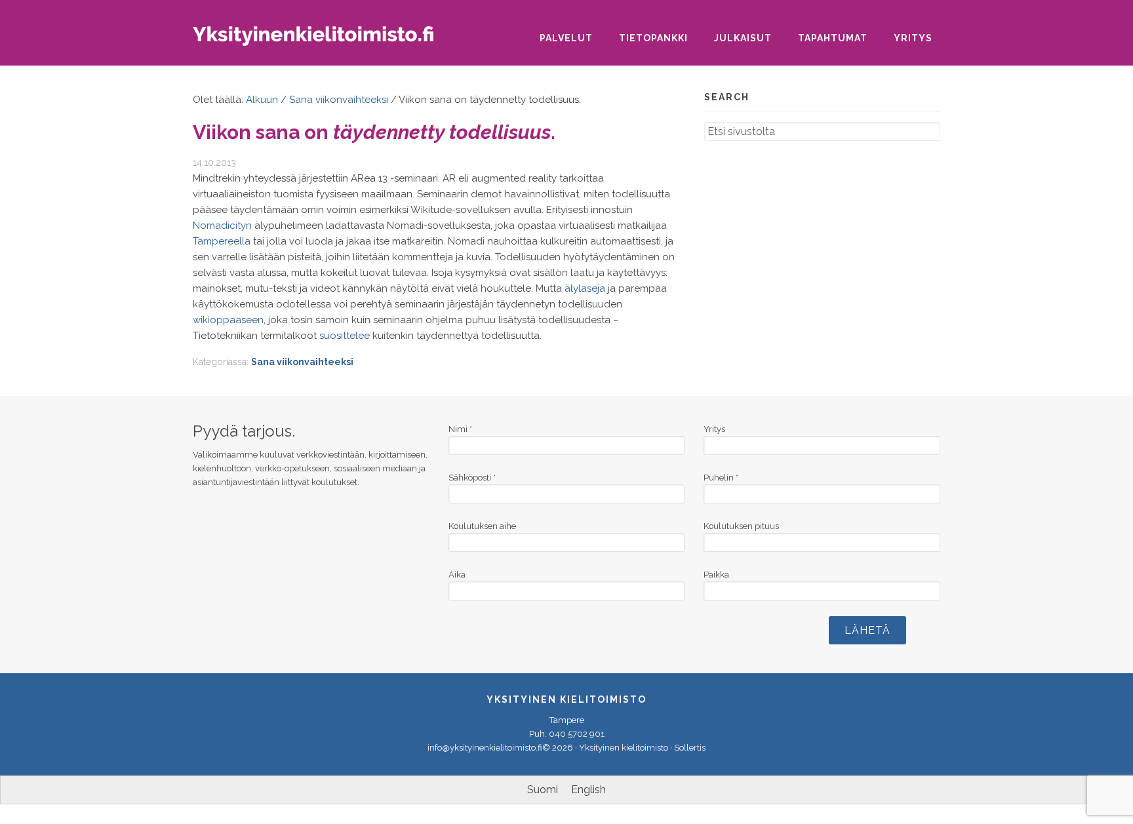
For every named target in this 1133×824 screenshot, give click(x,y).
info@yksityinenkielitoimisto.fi (484, 748)
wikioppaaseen (228, 320)
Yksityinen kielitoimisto (324, 40)
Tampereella (221, 241)
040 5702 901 (577, 734)
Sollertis (690, 748)
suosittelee (344, 336)
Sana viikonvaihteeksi (302, 362)
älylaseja (585, 288)
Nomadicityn (222, 225)
